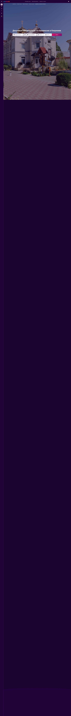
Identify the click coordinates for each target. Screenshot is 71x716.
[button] (2, 1)
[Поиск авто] (1, 8)
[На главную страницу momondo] (6, 1)
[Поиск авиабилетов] (1, 4)
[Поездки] (1, 13)
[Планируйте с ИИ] (1, 11)
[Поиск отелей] (1, 6)
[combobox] (16, 32)
